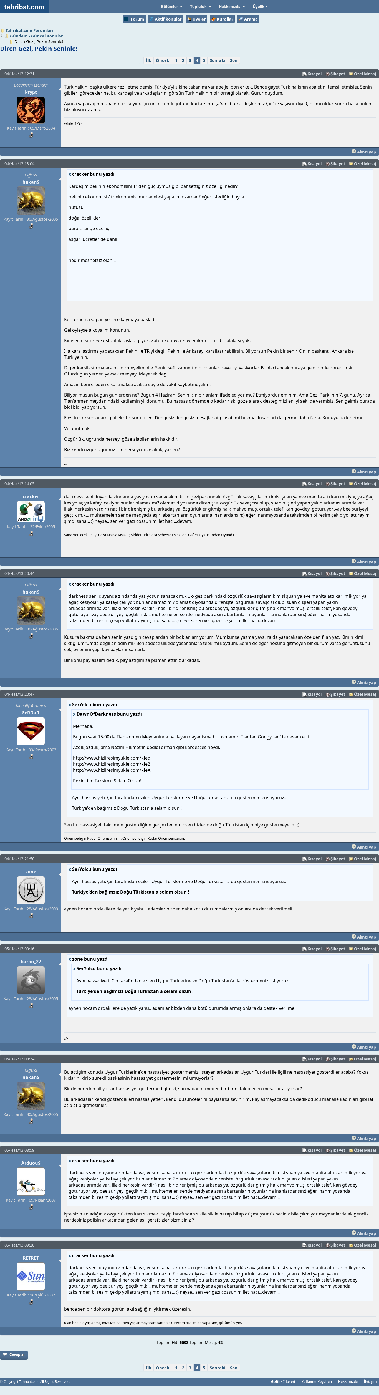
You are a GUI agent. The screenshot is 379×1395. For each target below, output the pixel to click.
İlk (148, 60)
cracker (31, 496)
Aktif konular (168, 19)
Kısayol (314, 73)
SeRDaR (30, 713)
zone (31, 872)
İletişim (370, 1381)
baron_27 (31, 961)
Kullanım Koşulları (316, 1381)
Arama (251, 19)
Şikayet (337, 73)
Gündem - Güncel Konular (36, 36)
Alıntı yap (366, 152)
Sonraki (217, 60)
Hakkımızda (348, 1381)
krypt (31, 92)
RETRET (31, 1258)
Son (233, 60)
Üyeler (199, 19)
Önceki (163, 60)
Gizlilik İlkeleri (283, 1381)
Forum (137, 19)
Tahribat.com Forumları (29, 30)
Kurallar (225, 19)
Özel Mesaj (365, 73)
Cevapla (16, 1354)
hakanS (30, 182)
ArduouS (31, 1163)
